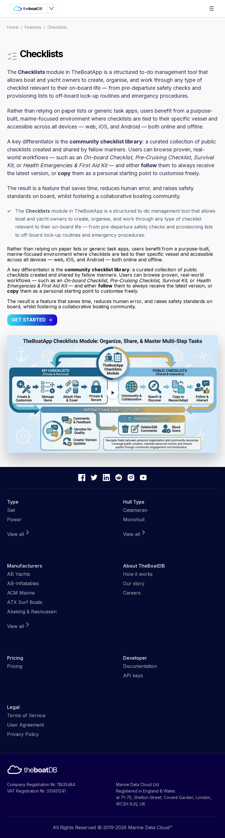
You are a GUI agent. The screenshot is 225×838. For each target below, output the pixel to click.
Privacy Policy (23, 734)
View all (15, 534)
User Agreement (25, 725)
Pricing (14, 666)
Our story (133, 583)
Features (33, 27)
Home (12, 27)
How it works (138, 574)
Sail (11, 510)
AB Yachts (18, 574)
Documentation (140, 666)
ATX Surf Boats (24, 602)
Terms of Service (26, 715)
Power (14, 519)
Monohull (133, 519)
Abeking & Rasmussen (32, 611)
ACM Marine (21, 593)
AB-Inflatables (23, 583)
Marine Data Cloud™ (150, 827)
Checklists (57, 27)
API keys (133, 675)
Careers (132, 593)
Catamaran (135, 510)
